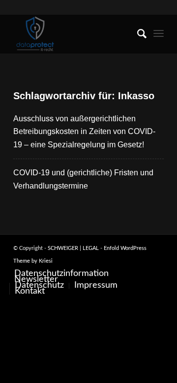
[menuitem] (137, 34)
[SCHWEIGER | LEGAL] (73, 34)
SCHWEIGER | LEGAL (73, 248)
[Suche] (137, 34)
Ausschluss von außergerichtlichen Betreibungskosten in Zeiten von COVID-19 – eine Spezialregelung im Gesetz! (84, 131)
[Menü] (158, 34)
